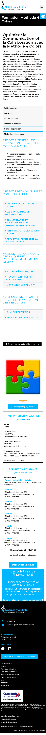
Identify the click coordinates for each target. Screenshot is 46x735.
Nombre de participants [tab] (13, 129)
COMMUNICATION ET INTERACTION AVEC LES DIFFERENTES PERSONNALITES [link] (20, 223)
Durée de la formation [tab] (12, 124)
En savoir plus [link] (9, 600)
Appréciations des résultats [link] (24, 318)
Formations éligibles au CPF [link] (10, 674)
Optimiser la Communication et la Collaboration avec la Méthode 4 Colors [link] (23, 40)
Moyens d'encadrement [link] (21, 285)
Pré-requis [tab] (8, 113)
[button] (41, 7)
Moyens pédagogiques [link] (20, 271)
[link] (43, 16)
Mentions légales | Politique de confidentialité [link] (29, 730)
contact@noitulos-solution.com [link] (23, 555)
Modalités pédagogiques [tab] (14, 134)
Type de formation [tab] (11, 118)
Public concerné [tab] (10, 108)
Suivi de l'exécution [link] (18, 312)
